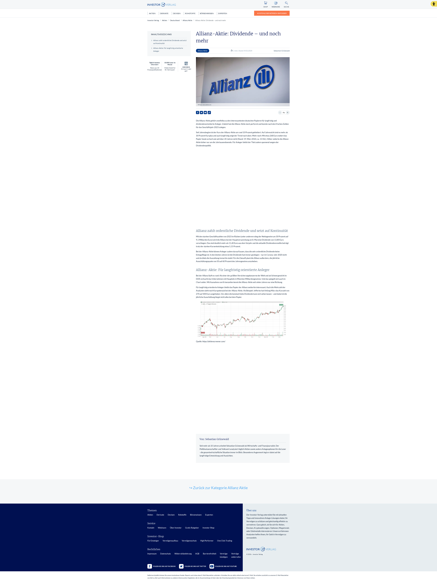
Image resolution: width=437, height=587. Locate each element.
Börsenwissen (207, 13)
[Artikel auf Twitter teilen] (201, 112)
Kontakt (150, 528)
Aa (284, 112)
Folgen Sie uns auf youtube (226, 566)
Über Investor (176, 528)
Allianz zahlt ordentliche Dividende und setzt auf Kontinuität (170, 41)
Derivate (164, 13)
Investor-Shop (208, 528)
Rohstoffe (190, 13)
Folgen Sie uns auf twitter (195, 566)
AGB (197, 553)
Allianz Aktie (187, 20)
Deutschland (175, 20)
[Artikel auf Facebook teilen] (197, 112)
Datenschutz (165, 553)
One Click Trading (224, 540)
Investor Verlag (153, 20)
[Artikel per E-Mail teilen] (205, 112)
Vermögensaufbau (170, 540)
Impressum (152, 553)
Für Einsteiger (153, 540)
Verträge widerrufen (236, 555)
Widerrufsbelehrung (183, 553)
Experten (222, 13)
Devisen (176, 13)
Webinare (162, 528)
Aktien (152, 13)
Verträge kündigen (224, 555)
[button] (434, 4)
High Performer (206, 540)
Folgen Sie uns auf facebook (164, 566)
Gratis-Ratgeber (192, 528)
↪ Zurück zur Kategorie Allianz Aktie (218, 487)
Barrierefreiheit (209, 553)
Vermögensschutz (189, 540)
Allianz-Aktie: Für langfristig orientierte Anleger (168, 49)
